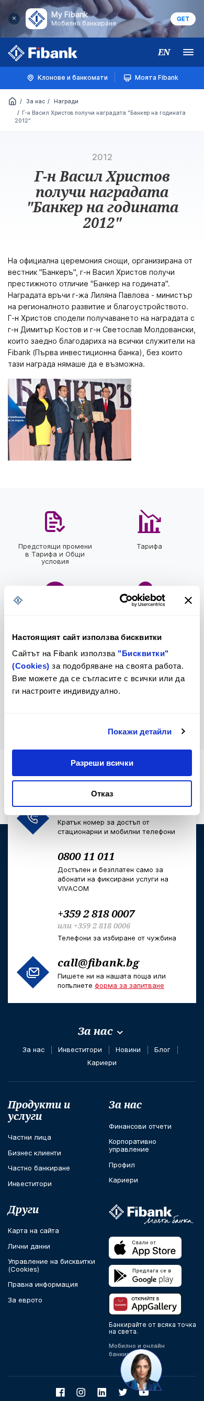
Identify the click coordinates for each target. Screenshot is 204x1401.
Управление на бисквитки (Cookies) (51, 1265)
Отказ (102, 793)
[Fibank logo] (43, 53)
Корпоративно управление (132, 1145)
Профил (122, 1165)
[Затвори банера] (188, 600)
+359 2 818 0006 (102, 926)
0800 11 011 (86, 856)
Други (23, 1209)
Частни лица (29, 1137)
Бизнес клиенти (34, 1153)
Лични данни (29, 1246)
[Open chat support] (141, 1370)
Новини (128, 1049)
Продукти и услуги (39, 1110)
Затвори (14, 19)
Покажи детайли (140, 731)
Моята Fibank (156, 77)
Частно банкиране (39, 1168)
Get (183, 18)
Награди (65, 101)
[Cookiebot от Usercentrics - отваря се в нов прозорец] (123, 600)
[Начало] (12, 102)
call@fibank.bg (98, 962)
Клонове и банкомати (73, 77)
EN (164, 52)
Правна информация (43, 1284)
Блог (162, 1049)
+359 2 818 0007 (96, 913)
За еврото (25, 1300)
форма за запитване (129, 985)
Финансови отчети (140, 1126)
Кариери (102, 1062)
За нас (35, 101)
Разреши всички (102, 762)
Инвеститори (80, 1049)
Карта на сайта (33, 1230)
